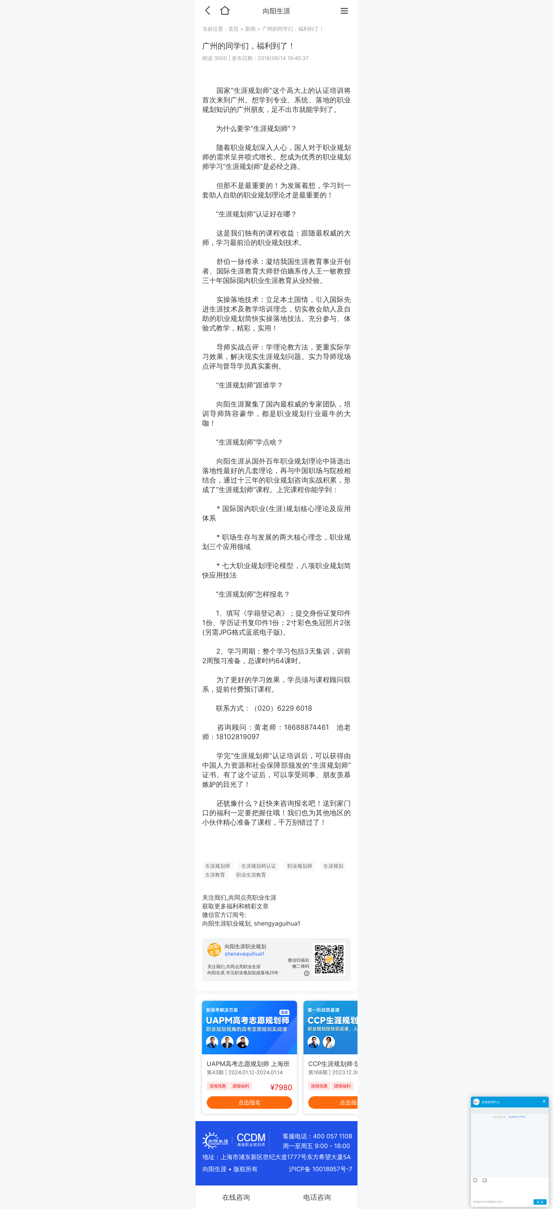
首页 (234, 29)
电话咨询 (317, 1197)
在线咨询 (236, 1197)
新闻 (250, 29)
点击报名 (249, 1102)
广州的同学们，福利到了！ (293, 29)
